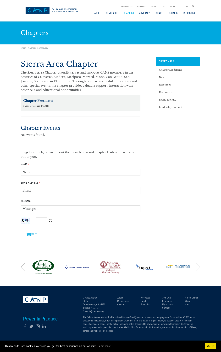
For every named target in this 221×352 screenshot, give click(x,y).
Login (185, 6)
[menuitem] (97, 13)
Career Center (126, 6)
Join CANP (141, 6)
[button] (23, 266)
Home (23, 48)
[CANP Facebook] (25, 326)
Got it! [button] (210, 346)
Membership (123, 301)
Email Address (30, 182)
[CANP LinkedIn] (44, 326)
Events (144, 301)
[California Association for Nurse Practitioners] (53, 10)
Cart (164, 6)
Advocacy (145, 297)
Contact (153, 6)
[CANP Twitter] (31, 326)
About (120, 297)
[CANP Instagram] (38, 326)
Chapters (121, 304)
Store (172, 6)
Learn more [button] (104, 346)
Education (145, 304)
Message (26, 201)
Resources (167, 301)
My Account (167, 304)
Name (25, 164)
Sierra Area (166, 61)
